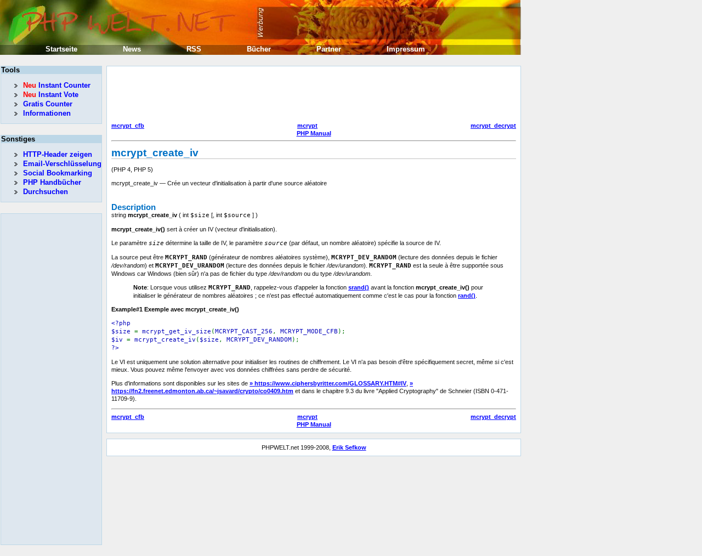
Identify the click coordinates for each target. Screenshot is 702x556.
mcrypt (307, 125)
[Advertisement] (311, 95)
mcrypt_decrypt (493, 125)
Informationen (47, 113)
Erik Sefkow (349, 447)
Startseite (61, 49)
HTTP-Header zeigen (57, 154)
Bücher (259, 49)
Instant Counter (56, 85)
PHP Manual (314, 133)
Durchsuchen (45, 192)
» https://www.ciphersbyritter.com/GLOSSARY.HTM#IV (328, 383)
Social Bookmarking (57, 173)
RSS (193, 49)
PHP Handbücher (52, 182)
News (132, 49)
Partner (328, 49)
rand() (466, 295)
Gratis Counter (47, 104)
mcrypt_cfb (127, 125)
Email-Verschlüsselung (62, 164)
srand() (358, 287)
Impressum (406, 49)
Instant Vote (50, 94)
